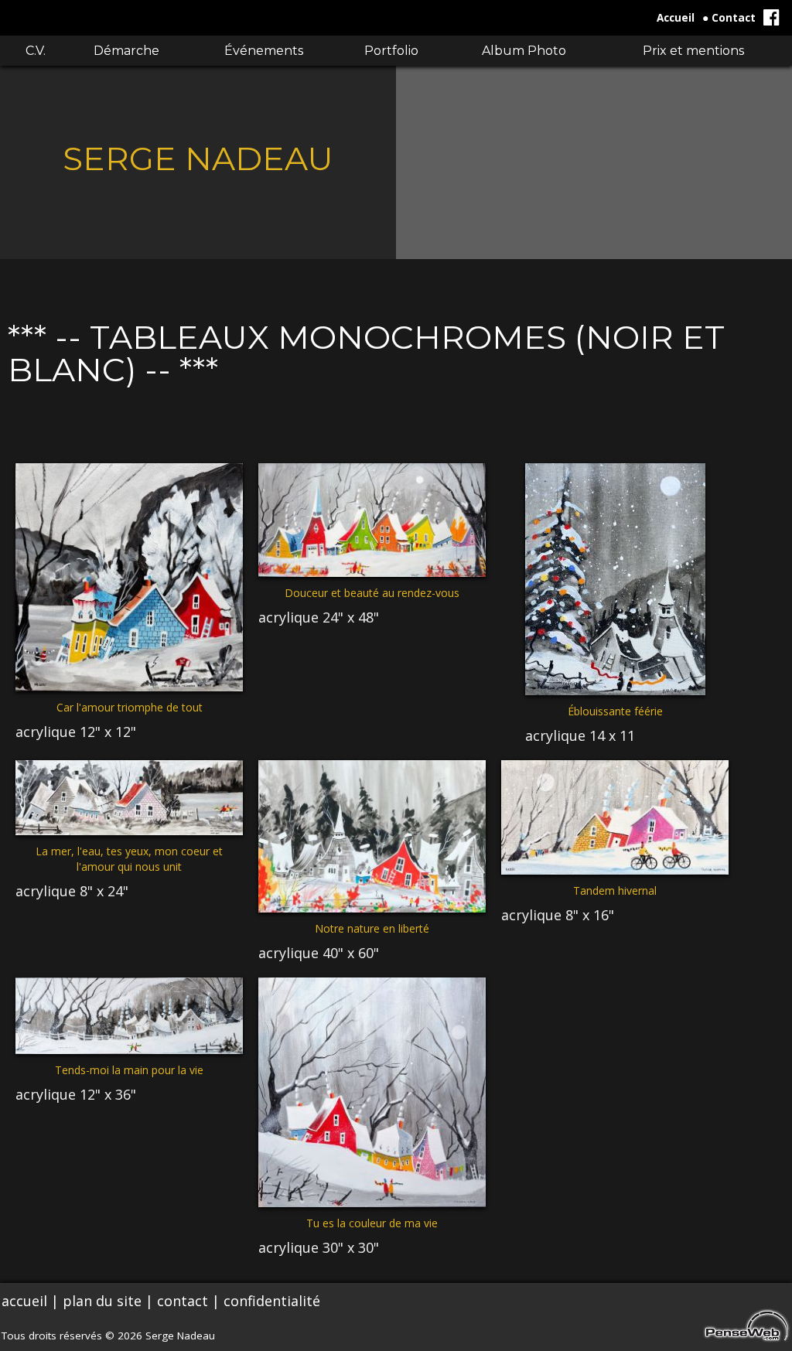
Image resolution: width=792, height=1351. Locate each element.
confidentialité (272, 1300)
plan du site (102, 1300)
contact (182, 1300)
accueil (24, 1300)
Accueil (676, 18)
